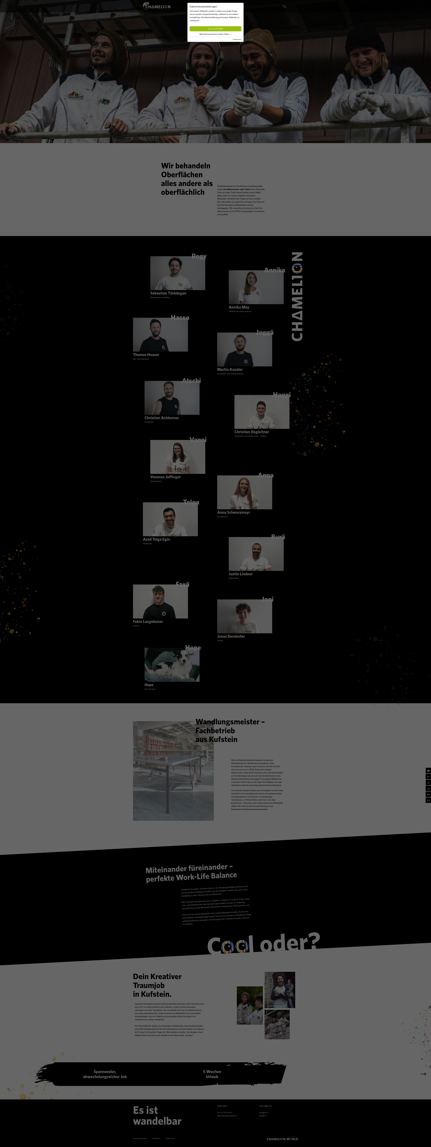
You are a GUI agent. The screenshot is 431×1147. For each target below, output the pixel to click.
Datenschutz (237, 39)
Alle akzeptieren (215, 29)
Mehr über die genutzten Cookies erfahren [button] (214, 34)
